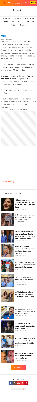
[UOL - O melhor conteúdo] (7, 3)
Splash (18, 9)
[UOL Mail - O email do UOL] (25, 2)
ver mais (17, 367)
